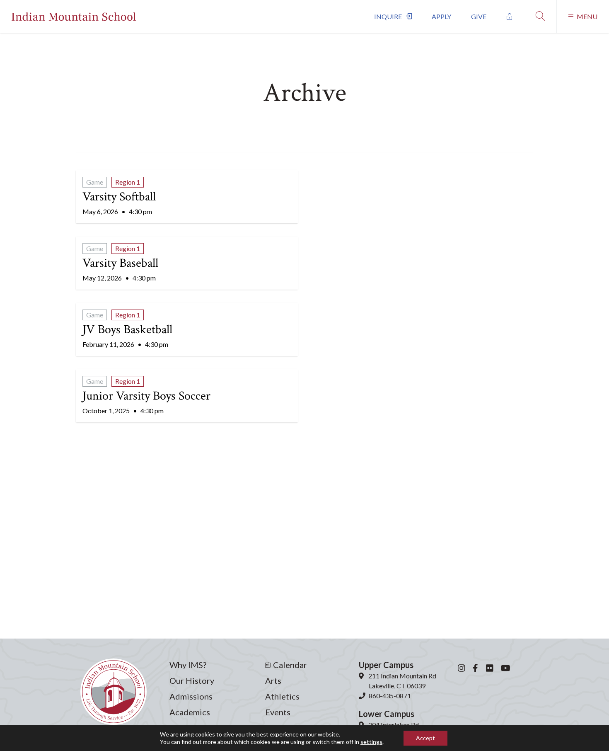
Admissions (191, 696)
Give (478, 16)
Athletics (282, 696)
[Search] (539, 16)
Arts (273, 680)
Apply (441, 16)
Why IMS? (187, 665)
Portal (509, 16)
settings (371, 741)
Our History (191, 680)
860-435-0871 (390, 696)
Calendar (290, 665)
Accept (425, 737)
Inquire (388, 16)
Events (277, 712)
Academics (189, 712)
